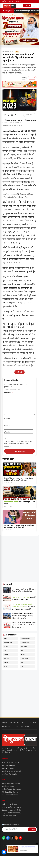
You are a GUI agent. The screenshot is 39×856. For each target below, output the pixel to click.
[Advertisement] (19, 559)
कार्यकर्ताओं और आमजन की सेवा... (11, 763)
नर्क (33, 167)
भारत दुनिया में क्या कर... (8, 769)
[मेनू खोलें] (34, 5)
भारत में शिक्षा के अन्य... (8, 786)
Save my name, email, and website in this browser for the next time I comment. (18, 443)
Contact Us (24, 722)
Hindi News (5, 51)
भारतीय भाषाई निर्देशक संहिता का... (11, 784)
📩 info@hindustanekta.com (11, 824)
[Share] (15, 115)
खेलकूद (6, 655)
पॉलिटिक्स (6, 659)
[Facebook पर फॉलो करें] (8, 838)
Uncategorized (25, 643)
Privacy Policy (6, 851)
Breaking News (25, 639)
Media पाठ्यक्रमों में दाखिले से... (10, 795)
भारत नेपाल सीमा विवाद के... (9, 774)
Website (7, 432)
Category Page (14, 722)
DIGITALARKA (11, 120)
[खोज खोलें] (20, 5)
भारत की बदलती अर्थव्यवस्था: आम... (11, 807)
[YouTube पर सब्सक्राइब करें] (20, 838)
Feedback (32, 78)
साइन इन (28, 5)
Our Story (16, 727)
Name (7, 419)
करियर (5, 651)
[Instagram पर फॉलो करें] (16, 838)
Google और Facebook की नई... (11, 810)
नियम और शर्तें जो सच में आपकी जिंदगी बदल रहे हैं (23, 607)
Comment (8, 393)
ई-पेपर (17, 51)
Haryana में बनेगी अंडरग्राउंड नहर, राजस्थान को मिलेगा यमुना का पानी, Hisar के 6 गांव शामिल (22, 616)
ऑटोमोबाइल (24, 647)
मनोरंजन (6, 662)
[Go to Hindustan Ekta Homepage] (19, 740)
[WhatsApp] (12, 115)
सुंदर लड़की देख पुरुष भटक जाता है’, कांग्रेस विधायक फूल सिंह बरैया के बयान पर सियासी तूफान (18, 479)
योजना (22, 662)
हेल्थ (22, 666)
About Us (5, 722)
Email (7, 425)
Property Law (8, 643)
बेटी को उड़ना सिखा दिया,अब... (10, 792)
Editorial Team (6, 727)
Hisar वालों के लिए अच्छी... (9, 816)
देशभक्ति (23, 655)
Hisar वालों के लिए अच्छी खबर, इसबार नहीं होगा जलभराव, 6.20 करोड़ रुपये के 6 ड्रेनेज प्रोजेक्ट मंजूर (24, 625)
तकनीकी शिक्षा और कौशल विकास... (11, 789)
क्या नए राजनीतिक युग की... (9, 766)
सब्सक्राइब (32, 829)
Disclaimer (33, 722)
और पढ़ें (19, 372)
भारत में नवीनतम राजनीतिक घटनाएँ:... (12, 771)
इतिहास (6, 647)
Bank (5, 639)
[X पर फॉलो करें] (12, 838)
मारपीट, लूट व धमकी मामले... (10, 804)
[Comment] (9, 115)
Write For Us (25, 727)
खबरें (13, 51)
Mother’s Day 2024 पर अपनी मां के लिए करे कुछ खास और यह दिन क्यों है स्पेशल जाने (19, 526)
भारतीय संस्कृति (24, 659)
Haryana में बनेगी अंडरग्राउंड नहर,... (12, 813)
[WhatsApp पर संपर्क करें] (3, 838)
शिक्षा (5, 666)
